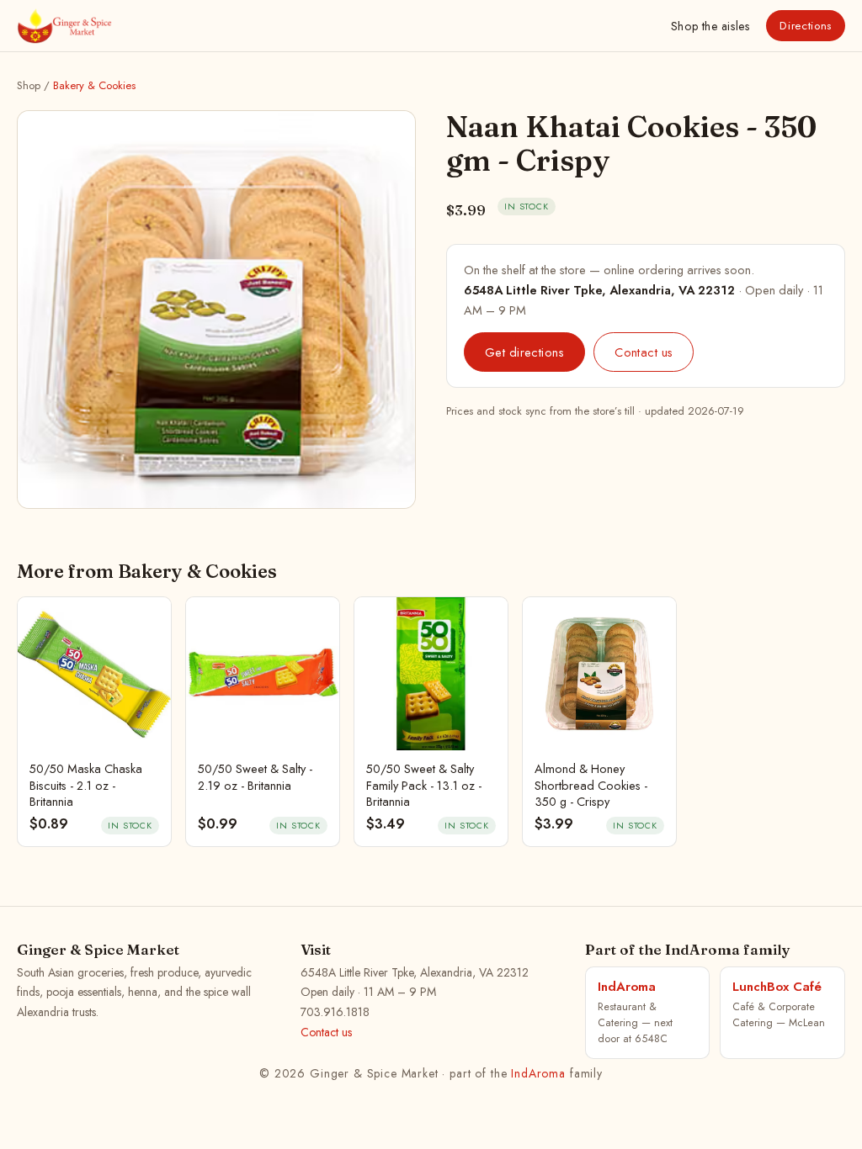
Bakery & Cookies (94, 85)
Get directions (524, 352)
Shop (710, 26)
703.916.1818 (335, 1011)
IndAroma (538, 1073)
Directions (806, 26)
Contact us (644, 352)
